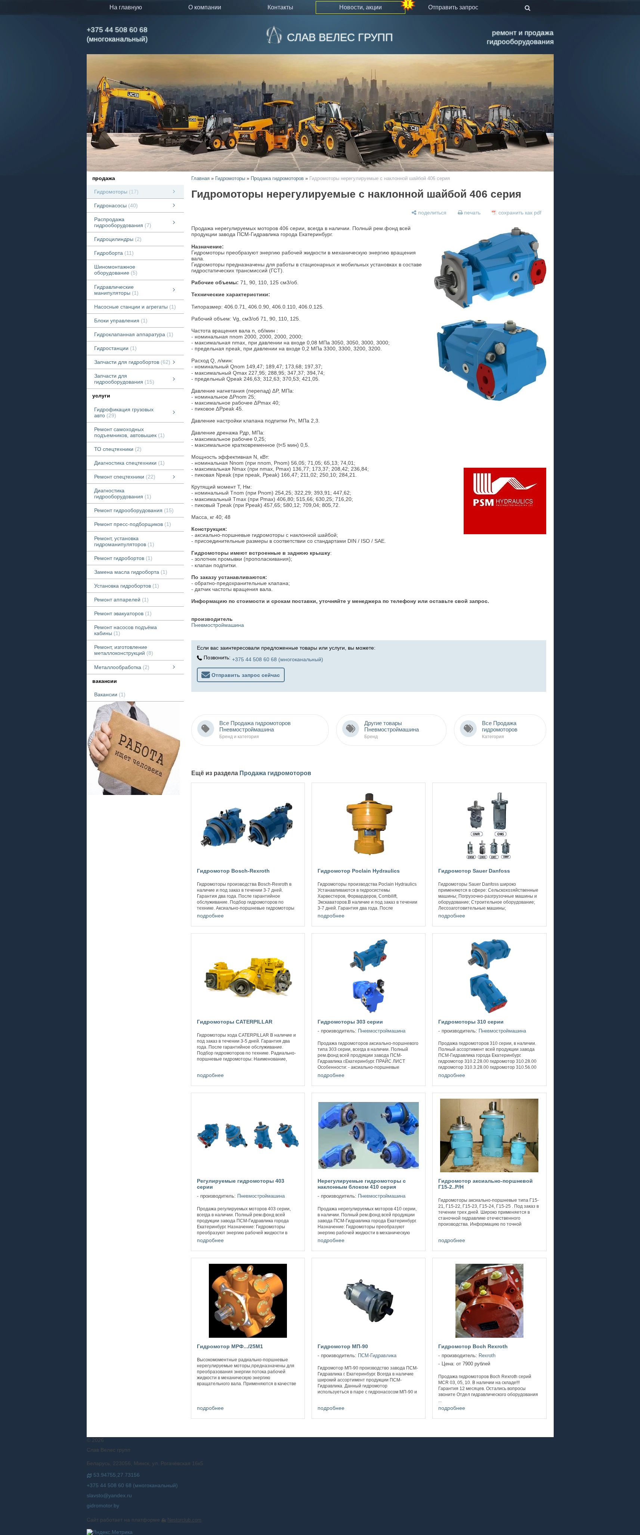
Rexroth (487, 1355)
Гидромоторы (230, 178)
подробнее (210, 916)
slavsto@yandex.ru (109, 1495)
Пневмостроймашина (217, 625)
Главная (200, 178)
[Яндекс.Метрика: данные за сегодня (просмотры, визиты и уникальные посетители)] (110, 1532)
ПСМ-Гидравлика (377, 1355)
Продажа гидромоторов (277, 178)
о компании (204, 7)
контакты (280, 7)
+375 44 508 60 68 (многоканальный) (117, 34)
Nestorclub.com (184, 1520)
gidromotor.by (103, 1505)
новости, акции (360, 7)
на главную (125, 7)
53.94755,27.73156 (116, 1475)
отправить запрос (453, 7)
